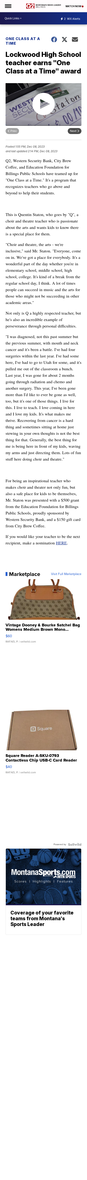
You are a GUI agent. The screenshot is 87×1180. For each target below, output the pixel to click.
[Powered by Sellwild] (74, 844)
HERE (61, 543)
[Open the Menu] (7, 6)
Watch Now (73, 6)
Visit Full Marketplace (66, 574)
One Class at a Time (23, 41)
